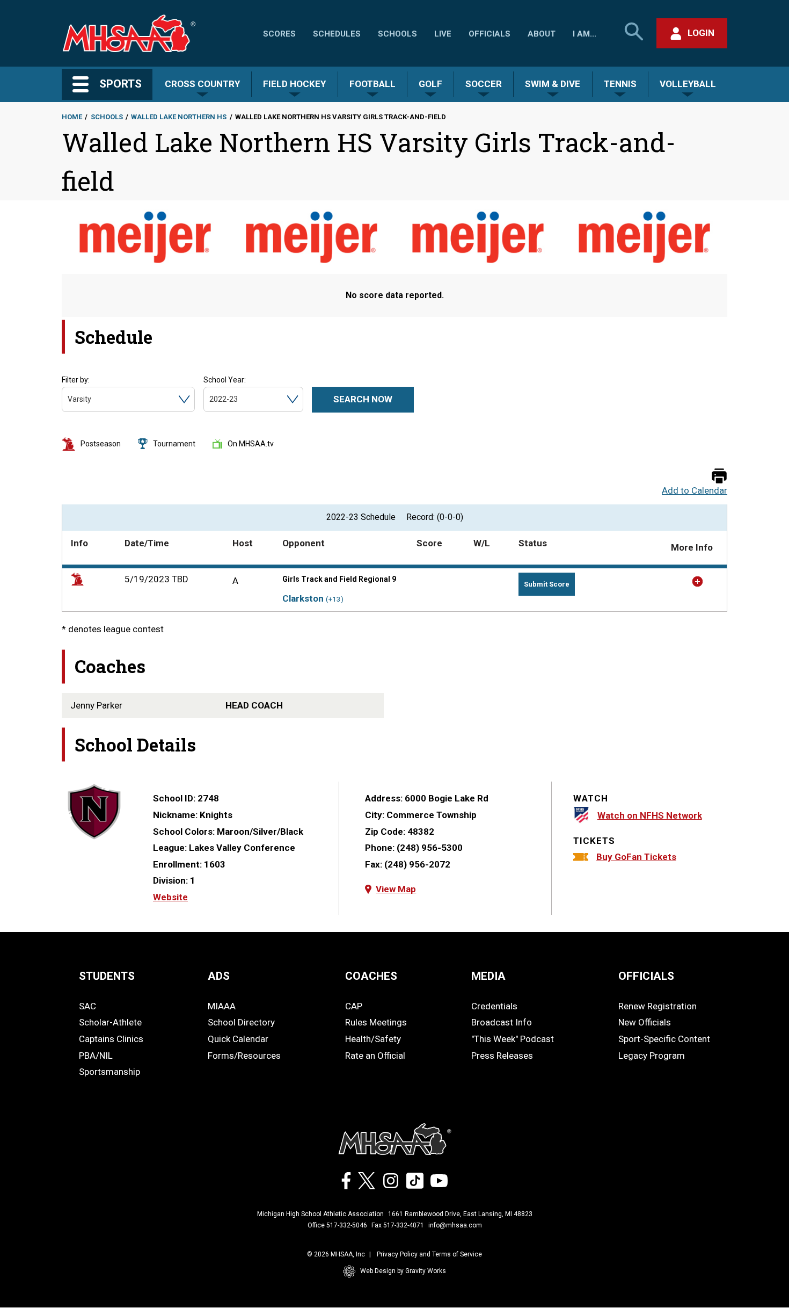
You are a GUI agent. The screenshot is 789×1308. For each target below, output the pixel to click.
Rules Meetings (376, 1022)
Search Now (362, 399)
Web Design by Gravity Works (403, 1271)
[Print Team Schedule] (719, 477)
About (542, 34)
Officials (489, 34)
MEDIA (488, 976)
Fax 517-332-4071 (397, 1225)
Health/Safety (373, 1039)
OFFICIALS (646, 976)
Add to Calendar (694, 491)
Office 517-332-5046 (337, 1225)
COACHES (371, 976)
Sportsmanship (109, 1071)
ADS (219, 976)
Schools (397, 34)
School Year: (224, 379)
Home (72, 117)
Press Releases (502, 1055)
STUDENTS (107, 976)
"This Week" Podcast (512, 1039)
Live (442, 34)
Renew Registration (657, 1006)
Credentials (494, 1006)
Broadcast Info (501, 1022)
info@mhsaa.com (455, 1225)
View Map (396, 889)
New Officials (644, 1022)
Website (170, 897)
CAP (353, 1006)
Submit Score (546, 584)
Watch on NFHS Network (649, 815)
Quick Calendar (238, 1039)
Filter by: (76, 379)
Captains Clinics (111, 1039)
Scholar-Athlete (110, 1022)
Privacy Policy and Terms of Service (429, 1254)
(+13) (335, 599)
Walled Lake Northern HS (179, 117)
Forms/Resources (244, 1055)
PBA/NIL (96, 1055)
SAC (87, 1006)
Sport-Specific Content (664, 1039)
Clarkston (303, 598)
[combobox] (68, 399)
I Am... (584, 34)
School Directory (241, 1022)
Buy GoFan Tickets (636, 856)
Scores (279, 34)
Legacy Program (651, 1055)
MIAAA (222, 1006)
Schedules (337, 34)
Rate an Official (375, 1055)
